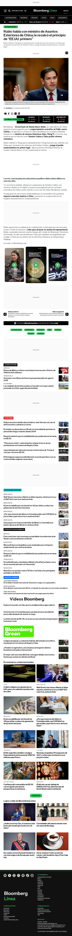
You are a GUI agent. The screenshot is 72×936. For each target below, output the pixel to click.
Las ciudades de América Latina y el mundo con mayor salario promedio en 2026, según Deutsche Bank (29, 387)
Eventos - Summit (42, 922)
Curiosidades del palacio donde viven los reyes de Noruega (52, 824)
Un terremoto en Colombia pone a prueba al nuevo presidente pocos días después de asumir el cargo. (29, 613)
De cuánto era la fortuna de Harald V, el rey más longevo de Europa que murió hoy (19, 855)
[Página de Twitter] (9, 875)
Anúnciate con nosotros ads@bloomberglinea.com (51, 925)
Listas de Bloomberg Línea (11, 919)
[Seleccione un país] (25, 10)
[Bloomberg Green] (36, 631)
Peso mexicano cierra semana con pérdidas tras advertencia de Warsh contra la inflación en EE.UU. (30, 537)
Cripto (5, 915)
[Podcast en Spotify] (32, 875)
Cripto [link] (52, 17)
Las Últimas (41, 333)
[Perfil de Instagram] (18, 875)
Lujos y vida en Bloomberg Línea (20, 801)
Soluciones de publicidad (44, 928)
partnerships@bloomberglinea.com (47, 923)
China (49, 329)
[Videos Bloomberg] (36, 599)
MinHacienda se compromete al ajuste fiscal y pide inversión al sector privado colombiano (51, 314)
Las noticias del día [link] (11, 17)
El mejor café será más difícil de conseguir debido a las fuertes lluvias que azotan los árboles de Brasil (29, 656)
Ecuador (40, 890)
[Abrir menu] (5, 10)
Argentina (40, 882)
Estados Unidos (10, 27)
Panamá (40, 891)
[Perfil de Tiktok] (27, 875)
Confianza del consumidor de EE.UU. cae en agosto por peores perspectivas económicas (18, 786)
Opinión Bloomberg (11, 577)
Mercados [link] (34, 17)
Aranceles (30, 333)
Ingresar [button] (65, 11)
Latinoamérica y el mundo (44, 877)
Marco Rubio (41, 329)
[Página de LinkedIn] (23, 875)
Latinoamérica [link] (62, 17)
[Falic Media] (65, 13)
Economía (57, 329)
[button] (66, 53)
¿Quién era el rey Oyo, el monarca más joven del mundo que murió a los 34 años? (19, 825)
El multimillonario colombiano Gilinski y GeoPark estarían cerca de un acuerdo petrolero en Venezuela (30, 563)
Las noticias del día (16, 329)
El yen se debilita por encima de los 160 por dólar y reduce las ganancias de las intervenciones (28, 506)
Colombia (40, 883)
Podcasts (6, 918)
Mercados (6, 910)
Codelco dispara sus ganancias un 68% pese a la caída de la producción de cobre (19, 689)
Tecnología (41, 913)
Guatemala (40, 900)
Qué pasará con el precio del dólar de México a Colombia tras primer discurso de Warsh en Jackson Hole (28, 524)
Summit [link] (44, 17)
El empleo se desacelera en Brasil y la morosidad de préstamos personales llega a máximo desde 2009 (29, 430)
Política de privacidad (43, 910)
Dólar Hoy (6, 911)
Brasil (39, 878)
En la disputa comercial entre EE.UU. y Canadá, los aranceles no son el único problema (35, 588)
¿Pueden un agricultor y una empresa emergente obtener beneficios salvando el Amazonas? (27, 649)
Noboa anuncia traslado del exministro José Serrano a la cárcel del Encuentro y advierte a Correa (29, 423)
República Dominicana (44, 898)
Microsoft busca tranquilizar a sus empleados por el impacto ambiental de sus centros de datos (28, 546)
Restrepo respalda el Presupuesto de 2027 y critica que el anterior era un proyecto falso (52, 755)
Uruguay (40, 893)
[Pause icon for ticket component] (5, 22)
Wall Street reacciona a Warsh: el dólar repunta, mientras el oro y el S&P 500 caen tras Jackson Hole (30, 498)
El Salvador (41, 896)
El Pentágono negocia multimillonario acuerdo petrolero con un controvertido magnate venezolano (20, 315)
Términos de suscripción (44, 911)
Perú (39, 888)
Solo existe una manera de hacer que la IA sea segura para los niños (29, 594)
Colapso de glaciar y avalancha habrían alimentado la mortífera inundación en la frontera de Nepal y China (29, 642)
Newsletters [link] (23, 17)
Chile (39, 887)
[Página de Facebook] (5, 875)
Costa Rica (41, 895)
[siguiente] (66, 314)
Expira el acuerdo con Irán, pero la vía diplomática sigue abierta (29, 605)
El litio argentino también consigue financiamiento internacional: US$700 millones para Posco (19, 755)
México (40, 880)
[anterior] (5, 314)
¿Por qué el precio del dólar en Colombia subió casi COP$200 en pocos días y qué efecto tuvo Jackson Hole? (30, 515)
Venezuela (40, 885)
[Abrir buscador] (9, 10)
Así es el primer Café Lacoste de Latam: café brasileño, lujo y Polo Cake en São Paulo (52, 855)
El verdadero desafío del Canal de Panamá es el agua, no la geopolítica (29, 583)
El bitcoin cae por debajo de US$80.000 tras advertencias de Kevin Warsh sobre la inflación (50, 786)
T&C (39, 915)
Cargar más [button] (36, 795)
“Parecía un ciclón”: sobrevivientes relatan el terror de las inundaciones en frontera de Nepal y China (27, 444)
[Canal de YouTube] (14, 875)
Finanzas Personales (9, 916)
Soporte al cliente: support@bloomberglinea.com (51, 926)
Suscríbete (41, 908)
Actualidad (6, 913)
